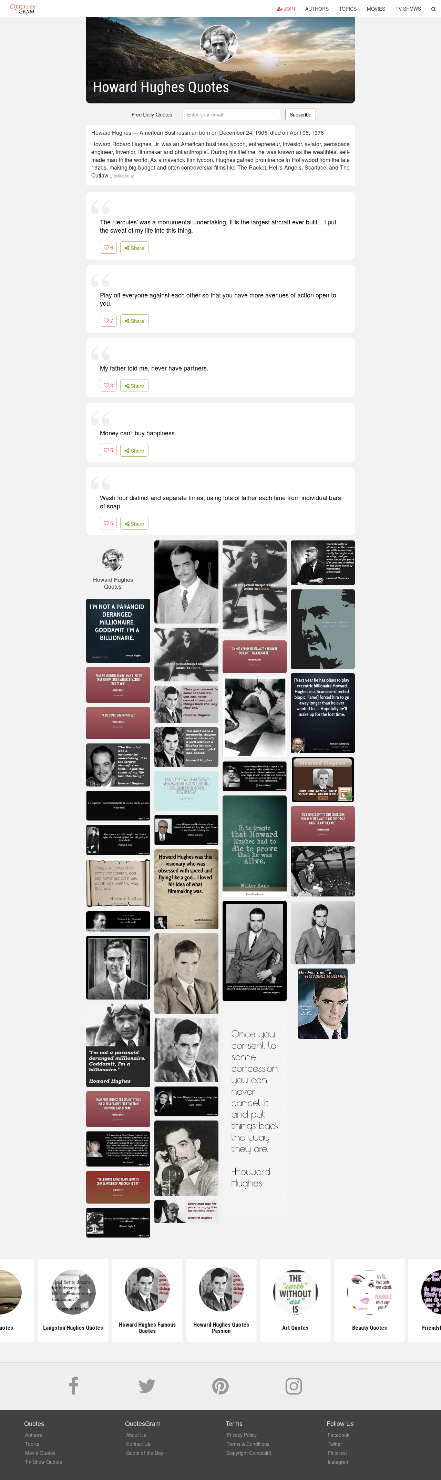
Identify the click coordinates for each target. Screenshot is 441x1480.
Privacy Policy (242, 1434)
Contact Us (138, 1443)
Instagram (339, 1461)
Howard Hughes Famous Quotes (146, 1327)
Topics (348, 8)
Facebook (338, 1434)
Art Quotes (294, 1328)
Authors (317, 8)
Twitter (335, 1443)
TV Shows (408, 8)
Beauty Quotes (368, 1328)
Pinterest (337, 1452)
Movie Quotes (40, 1452)
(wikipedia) (124, 176)
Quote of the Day (144, 1452)
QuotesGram (22, 8)
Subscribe (300, 114)
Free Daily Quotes (152, 114)
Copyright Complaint (249, 1452)
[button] (433, 8)
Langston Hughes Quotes (72, 1328)
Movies (376, 8)
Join (289, 8)
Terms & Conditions (248, 1443)
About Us (136, 1434)
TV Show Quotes (43, 1461)
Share (136, 247)
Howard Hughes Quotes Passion (220, 1327)
